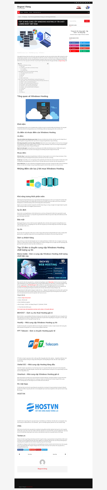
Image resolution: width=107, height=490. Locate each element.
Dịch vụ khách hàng (24, 77)
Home (21, 12)
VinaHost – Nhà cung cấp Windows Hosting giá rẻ (30, 87)
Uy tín (22, 76)
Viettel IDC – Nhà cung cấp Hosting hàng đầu (29, 85)
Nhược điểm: (25, 70)
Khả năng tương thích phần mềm (27, 72)
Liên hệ (30, 12)
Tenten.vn (23, 92)
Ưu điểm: (24, 68)
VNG (21, 90)
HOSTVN (22, 89)
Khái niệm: (23, 66)
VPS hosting (23, 286)
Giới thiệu (26, 12)
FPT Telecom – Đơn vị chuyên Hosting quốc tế (29, 84)
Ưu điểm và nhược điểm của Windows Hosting (29, 67)
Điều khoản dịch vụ (37, 12)
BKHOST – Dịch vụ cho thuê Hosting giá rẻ (28, 81)
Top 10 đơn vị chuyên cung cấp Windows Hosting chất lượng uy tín (31, 79)
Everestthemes (29, 486)
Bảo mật (22, 75)
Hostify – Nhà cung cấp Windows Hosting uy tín (29, 83)
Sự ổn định (23, 74)
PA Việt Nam (23, 88)
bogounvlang (35, 52)
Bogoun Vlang (24, 6)
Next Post (55, 454)
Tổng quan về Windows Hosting (25, 65)
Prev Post (30, 454)
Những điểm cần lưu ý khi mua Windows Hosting (28, 71)
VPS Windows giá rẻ (32, 285)
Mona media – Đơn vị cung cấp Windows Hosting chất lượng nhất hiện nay (35, 80)
